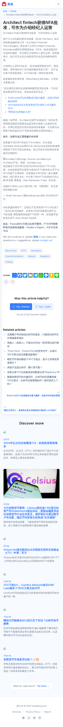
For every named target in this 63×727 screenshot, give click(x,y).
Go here (42, 685)
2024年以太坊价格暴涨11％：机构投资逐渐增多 (30, 444)
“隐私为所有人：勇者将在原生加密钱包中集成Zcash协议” (30, 410)
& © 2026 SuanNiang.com (33, 706)
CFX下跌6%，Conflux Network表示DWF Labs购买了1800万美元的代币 (29, 586)
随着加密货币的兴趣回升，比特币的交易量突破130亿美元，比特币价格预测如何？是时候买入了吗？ (32, 380)
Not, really (44, 306)
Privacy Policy (33, 712)
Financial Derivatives (14, 256)
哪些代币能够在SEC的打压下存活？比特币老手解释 (31, 622)
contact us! (46, 240)
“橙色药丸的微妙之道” (19, 111)
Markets (31, 256)
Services (17, 712)
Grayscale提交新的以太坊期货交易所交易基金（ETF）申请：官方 (31, 551)
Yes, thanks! (22, 306)
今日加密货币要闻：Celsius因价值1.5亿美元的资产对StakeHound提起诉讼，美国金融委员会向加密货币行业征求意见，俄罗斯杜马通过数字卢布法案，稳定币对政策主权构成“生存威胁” (31, 512)
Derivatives (36, 251)
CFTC (23, 251)
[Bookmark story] (6, 282)
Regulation (45, 256)
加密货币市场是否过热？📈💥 (21, 659)
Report (47, 712)
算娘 (35, 236)
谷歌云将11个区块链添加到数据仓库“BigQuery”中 (33, 372)
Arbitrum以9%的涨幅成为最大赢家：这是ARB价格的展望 (33, 395)
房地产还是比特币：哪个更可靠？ (24, 367)
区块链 (13, 11)
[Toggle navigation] (58, 4)
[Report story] (13, 282)
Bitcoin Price (11, 251)
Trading (9, 262)
